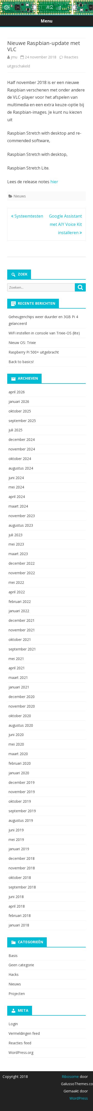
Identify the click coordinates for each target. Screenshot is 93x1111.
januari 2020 (19, 772)
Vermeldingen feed (24, 1033)
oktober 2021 (20, 639)
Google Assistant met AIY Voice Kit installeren (65, 224)
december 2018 (22, 858)
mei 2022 (16, 582)
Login (13, 1023)
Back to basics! (21, 361)
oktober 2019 (20, 801)
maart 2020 (18, 753)
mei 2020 (16, 744)
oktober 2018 (20, 877)
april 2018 (17, 906)
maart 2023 (18, 553)
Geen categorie (21, 964)
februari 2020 (20, 763)
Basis (13, 955)
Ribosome (70, 1076)
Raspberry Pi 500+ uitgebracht (34, 352)
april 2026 (17, 391)
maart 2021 (18, 677)
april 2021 (17, 667)
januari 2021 (19, 687)
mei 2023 (16, 544)
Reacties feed (20, 1042)
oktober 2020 (20, 715)
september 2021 (22, 649)
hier (54, 182)
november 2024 (22, 449)
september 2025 (22, 420)
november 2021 (22, 629)
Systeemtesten (28, 216)
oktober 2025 (20, 411)
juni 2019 (16, 829)
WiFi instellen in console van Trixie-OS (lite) (44, 333)
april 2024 (17, 496)
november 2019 (22, 791)
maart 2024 (18, 506)
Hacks (14, 974)
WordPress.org (21, 1052)
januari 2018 (19, 925)
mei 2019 (16, 839)
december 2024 (22, 439)
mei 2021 (16, 658)
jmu (14, 57)
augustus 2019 (21, 820)
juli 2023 (15, 534)
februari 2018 (20, 915)
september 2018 (22, 887)
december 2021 (22, 620)
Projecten (17, 993)
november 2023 (22, 515)
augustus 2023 (21, 525)
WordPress (78, 1098)
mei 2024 (16, 487)
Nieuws (19, 196)
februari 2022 (20, 601)
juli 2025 (15, 429)
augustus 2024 (21, 468)
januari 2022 (19, 610)
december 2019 (22, 782)
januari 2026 (19, 401)
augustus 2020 (21, 725)
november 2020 (22, 706)
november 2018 (22, 867)
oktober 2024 (20, 458)
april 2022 (17, 591)
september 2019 (22, 810)
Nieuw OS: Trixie (22, 342)
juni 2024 (16, 477)
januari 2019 (19, 848)
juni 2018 (16, 896)
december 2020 (22, 696)
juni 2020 (16, 734)
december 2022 (22, 563)
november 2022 (22, 572)
